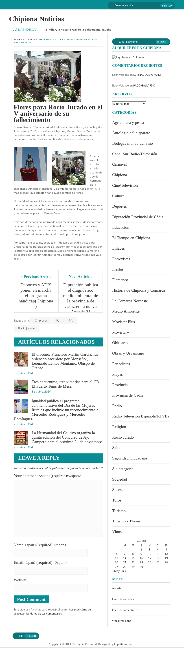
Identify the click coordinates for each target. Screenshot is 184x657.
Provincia (120, 384)
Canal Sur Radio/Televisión (134, 154)
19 (166, 558)
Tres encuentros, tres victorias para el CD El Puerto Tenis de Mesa (65, 384)
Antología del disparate (131, 133)
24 (149, 562)
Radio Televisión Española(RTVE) (140, 416)
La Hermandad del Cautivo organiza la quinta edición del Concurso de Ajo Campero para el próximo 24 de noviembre (67, 437)
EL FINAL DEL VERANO (147, 75)
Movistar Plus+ (124, 322)
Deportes (119, 206)
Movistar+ (120, 332)
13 (116, 558)
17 (149, 558)
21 (124, 562)
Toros (116, 500)
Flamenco (120, 279)
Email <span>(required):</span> (40, 562)
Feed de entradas (123, 599)
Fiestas (117, 269)
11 (158, 554)
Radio (117, 406)
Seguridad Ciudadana (129, 458)
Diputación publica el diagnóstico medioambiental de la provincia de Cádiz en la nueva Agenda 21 (80, 298)
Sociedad (28, 39)
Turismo (119, 510)
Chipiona (41, 320)
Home (17, 39)
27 (116, 567)
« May (116, 571)
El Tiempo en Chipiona (131, 237)
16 (141, 558)
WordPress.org (121, 621)
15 (133, 558)
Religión (119, 426)
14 (124, 558)
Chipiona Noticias (36, 19)
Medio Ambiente (126, 311)
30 (141, 567)
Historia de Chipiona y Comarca (138, 290)
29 (133, 567)
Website (20, 580)
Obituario (120, 342)
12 (166, 554)
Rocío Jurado (26, 328)
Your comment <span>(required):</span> (47, 476)
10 (149, 554)
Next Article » (81, 277)
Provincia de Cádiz (127, 395)
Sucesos (118, 489)
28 (124, 567)
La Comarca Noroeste (130, 301)
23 (141, 562)
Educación (120, 227)
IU (57, 320)
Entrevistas (121, 259)
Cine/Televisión (125, 185)
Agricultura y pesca (128, 122)
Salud (116, 447)
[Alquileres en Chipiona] (128, 57)
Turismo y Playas (126, 521)
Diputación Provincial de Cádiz (137, 217)
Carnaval (119, 164)
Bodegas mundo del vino (132, 143)
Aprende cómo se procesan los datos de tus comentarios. (52, 611)
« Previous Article (35, 277)
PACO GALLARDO (144, 85)
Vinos (117, 531)
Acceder (117, 588)
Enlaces (118, 248)
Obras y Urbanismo (128, 353)
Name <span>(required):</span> (40, 545)
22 (133, 562)
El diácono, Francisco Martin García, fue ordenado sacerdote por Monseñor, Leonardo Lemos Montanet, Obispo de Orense (65, 361)
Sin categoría (123, 468)
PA (70, 320)
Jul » (124, 571)
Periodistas (121, 364)
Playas (117, 374)
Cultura (118, 196)
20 (116, 562)
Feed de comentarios (125, 610)
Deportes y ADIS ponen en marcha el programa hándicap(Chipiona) (36, 295)
